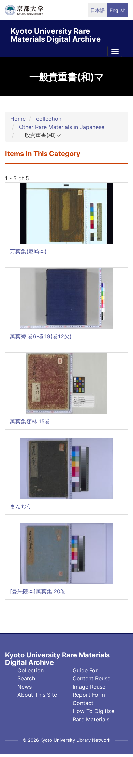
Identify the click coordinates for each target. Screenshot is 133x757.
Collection (30, 670)
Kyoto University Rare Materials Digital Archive (56, 34)
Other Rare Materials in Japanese (61, 126)
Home (18, 118)
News (24, 686)
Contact (83, 703)
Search (26, 678)
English (117, 10)
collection (48, 118)
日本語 (97, 10)
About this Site (37, 694)
